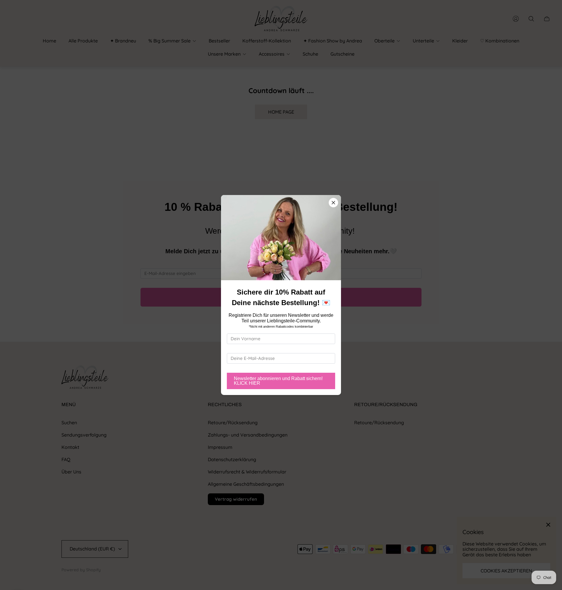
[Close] (333, 202)
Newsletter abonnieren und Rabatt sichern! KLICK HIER (278, 381)
